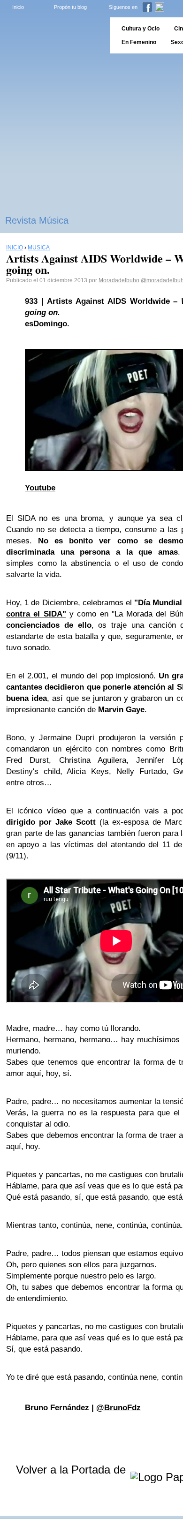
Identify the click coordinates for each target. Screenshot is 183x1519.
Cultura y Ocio (141, 28)
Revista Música (37, 220)
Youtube (40, 487)
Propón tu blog (70, 7)
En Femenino (139, 42)
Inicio (18, 7)
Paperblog (52, 35)
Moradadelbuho (119, 280)
